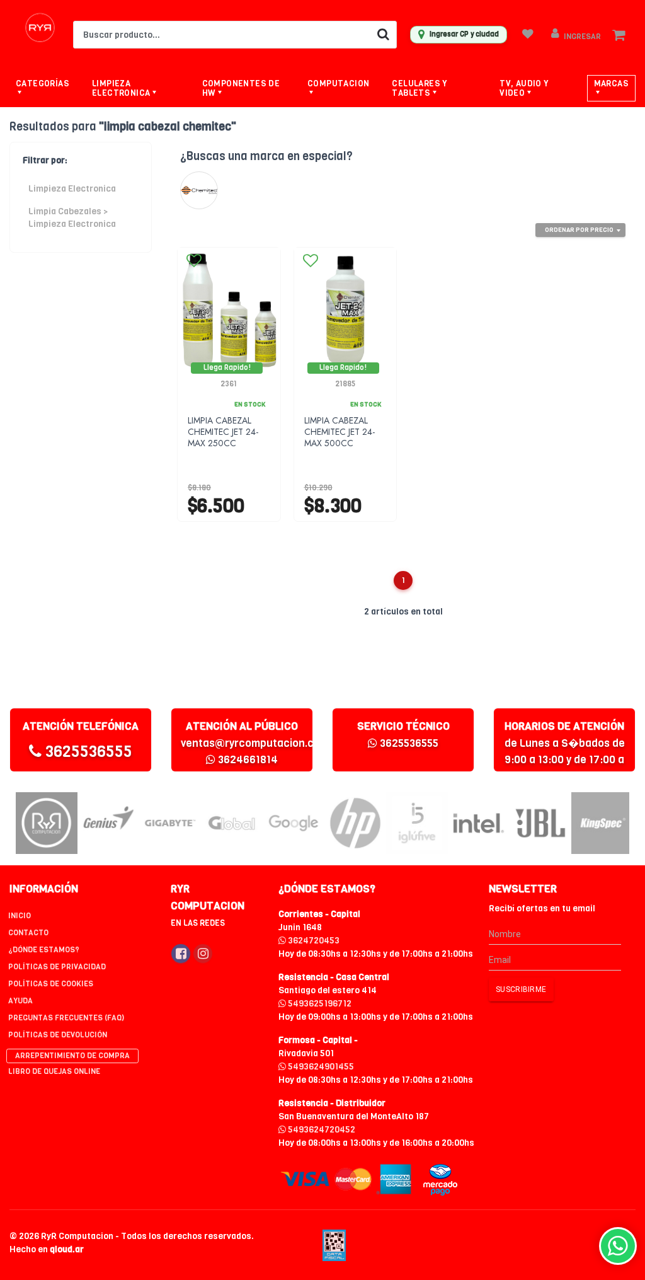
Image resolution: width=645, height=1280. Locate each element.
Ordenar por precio (579, 230)
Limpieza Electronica (72, 189)
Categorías (42, 83)
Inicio (19, 916)
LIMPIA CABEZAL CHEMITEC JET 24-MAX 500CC (339, 432)
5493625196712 (318, 1004)
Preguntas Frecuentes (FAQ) (66, 1018)
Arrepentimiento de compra (72, 1056)
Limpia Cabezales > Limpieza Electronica (72, 217)
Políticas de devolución (57, 1035)
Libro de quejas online (54, 1071)
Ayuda (20, 1001)
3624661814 (246, 759)
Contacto (28, 933)
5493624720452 (320, 1130)
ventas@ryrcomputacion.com (255, 743)
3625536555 (87, 751)
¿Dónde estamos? (43, 950)
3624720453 (313, 941)
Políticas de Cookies (50, 984)
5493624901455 (320, 1067)
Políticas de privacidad (57, 967)
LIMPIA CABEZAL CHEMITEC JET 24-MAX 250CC (223, 432)
